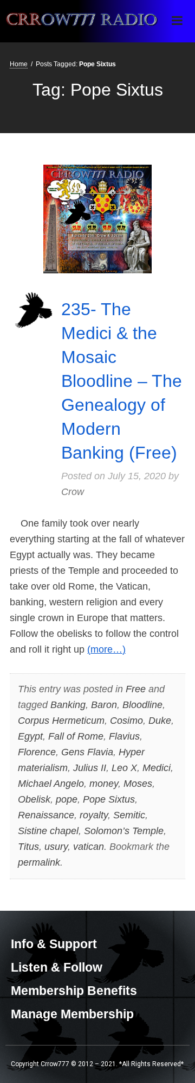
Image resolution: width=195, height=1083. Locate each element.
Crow (72, 491)
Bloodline (142, 704)
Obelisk (34, 799)
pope (66, 799)
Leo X (124, 767)
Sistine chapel (48, 830)
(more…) (106, 649)
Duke (159, 720)
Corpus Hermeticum (61, 720)
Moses (137, 783)
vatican (88, 846)
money (103, 783)
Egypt (30, 736)
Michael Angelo (51, 783)
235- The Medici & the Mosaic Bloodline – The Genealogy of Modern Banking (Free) (121, 380)
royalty (94, 815)
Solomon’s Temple (124, 830)
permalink (39, 862)
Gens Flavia (87, 752)
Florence (37, 752)
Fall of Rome (75, 736)
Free (136, 689)
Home (19, 64)
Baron (104, 704)
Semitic (129, 815)
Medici (156, 767)
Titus (28, 846)
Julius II (89, 767)
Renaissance (46, 815)
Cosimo (126, 720)
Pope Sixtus (109, 799)
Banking (68, 704)
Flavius (124, 736)
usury (56, 846)
